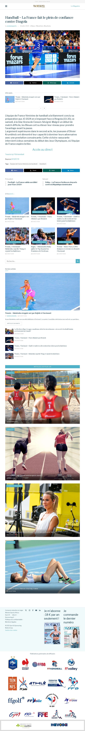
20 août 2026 (20, 101)
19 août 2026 (59, 101)
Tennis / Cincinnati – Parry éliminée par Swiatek (30, 338)
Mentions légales (10, 622)
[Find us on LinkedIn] (40, 610)
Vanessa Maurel (12, 316)
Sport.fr (7, 615)
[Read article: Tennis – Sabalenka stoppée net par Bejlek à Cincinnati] (10, 99)
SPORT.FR (15, 159)
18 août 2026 (36, 253)
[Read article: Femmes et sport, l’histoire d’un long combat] (42, 566)
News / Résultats (37, 26)
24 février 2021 (12, 534)
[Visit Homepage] (39, 6)
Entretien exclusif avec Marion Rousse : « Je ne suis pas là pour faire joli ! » (32, 532)
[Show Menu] (6, 6)
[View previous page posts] (40, 108)
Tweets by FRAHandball (14, 154)
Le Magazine (75, 6)
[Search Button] (78, 261)
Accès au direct (42, 149)
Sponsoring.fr (9, 617)
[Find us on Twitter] (26, 610)
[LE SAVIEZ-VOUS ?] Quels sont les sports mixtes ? (24, 475)
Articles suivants (14, 323)
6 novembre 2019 (13, 421)
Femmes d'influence (14, 486)
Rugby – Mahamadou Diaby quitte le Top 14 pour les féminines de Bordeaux (41, 249)
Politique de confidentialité (13, 619)
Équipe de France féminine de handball (23, 164)
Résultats (47, 26)
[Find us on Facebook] (32, 610)
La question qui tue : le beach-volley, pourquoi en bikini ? (26, 419)
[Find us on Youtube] (36, 610)
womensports (12, 26)
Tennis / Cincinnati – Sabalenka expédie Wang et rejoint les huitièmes (15, 249)
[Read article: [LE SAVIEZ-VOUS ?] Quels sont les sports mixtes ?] (42, 453)
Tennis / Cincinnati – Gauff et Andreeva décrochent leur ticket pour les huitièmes (68, 219)
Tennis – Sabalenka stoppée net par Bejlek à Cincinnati (28, 98)
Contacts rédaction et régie (14, 610)
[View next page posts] (44, 108)
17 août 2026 (62, 253)
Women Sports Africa (12, 612)
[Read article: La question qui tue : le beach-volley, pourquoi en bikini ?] (42, 397)
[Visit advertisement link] (42, 725)
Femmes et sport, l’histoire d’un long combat (22, 589)
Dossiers (10, 542)
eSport (14, 615)
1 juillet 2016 (12, 591)
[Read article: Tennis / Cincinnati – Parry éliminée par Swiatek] (48, 99)
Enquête (10, 372)
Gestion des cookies (11, 630)
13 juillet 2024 (24, 26)
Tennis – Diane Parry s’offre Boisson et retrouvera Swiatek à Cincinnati (69, 249)
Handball (43, 164)
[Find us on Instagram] (29, 610)
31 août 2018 (11, 478)
